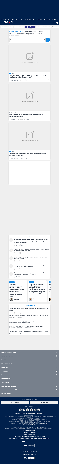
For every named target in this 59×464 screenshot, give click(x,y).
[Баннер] (30, 27)
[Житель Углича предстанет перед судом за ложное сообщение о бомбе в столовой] (29, 58)
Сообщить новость (7, 356)
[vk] (23, 409)
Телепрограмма (27, 19)
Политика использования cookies (29, 432)
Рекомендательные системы (29, 434)
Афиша (34, 19)
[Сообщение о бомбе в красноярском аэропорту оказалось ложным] (29, 97)
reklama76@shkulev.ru (41, 427)
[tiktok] (38, 409)
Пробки (54, 19)
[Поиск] (50, 23)
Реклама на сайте (6, 363)
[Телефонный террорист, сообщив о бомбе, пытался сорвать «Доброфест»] (29, 136)
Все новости (19, 31)
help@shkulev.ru (32, 424)
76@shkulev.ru (36, 422)
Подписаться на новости (8, 352)
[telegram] (20, 409)
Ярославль (12, 31)
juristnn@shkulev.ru (44, 423)
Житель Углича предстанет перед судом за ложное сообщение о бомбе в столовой (27, 76)
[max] (31, 409)
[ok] (27, 409)
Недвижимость (5, 19)
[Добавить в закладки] (49, 80)
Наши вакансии (6, 378)
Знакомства (13, 19)
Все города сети (6, 393)
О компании (4, 371)
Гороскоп (39, 19)
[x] (35, 409)
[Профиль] (57, 23)
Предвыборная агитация (8, 386)
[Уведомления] (54, 23)
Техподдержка (5, 382)
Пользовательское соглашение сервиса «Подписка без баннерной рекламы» (29, 436)
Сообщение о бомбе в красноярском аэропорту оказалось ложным (26, 115)
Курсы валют (47, 19)
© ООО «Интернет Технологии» (29, 454)
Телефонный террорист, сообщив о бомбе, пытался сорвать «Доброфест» (27, 154)
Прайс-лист (4, 367)
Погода (20, 19)
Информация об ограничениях (29, 430)
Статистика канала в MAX (9, 390)
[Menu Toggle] (1, 23)
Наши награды (5, 375)
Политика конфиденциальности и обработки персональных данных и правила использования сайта (29, 438)
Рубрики (3, 359)
